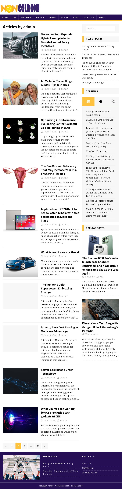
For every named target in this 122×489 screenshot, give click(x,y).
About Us (86, 463)
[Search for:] (100, 28)
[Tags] (100, 101)
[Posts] (88, 101)
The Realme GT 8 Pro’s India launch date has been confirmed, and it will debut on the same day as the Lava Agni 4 (100, 266)
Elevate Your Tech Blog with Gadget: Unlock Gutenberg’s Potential (100, 327)
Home (5, 17)
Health (65, 17)
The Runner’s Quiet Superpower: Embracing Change (56, 288)
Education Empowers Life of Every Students (100, 56)
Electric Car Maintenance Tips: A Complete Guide (99, 202)
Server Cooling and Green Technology (57, 371)
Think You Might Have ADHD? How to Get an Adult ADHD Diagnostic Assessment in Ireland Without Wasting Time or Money (100, 176)
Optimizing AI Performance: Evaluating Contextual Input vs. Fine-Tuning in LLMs (59, 124)
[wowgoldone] (21, 13)
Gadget (52, 17)
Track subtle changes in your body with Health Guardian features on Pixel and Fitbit (98, 66)
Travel (102, 17)
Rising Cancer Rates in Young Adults (98, 47)
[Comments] (113, 101)
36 (38, 446)
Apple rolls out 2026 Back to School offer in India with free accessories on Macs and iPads (60, 215)
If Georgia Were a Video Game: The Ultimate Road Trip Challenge (99, 192)
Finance (40, 17)
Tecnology (88, 17)
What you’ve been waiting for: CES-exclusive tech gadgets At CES (58, 412)
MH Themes (78, 485)
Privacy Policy (89, 472)
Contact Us (87, 468)
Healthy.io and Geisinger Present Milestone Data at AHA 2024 (100, 159)
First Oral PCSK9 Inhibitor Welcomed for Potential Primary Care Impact (99, 212)
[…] (61, 71)
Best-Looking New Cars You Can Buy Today (99, 75)
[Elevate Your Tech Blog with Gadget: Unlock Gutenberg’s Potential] (100, 318)
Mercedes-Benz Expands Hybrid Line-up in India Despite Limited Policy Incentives (56, 40)
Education (26, 17)
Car (14, 17)
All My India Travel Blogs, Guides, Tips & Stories (57, 83)
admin (64, 50)
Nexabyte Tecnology (93, 82)
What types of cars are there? (60, 252)
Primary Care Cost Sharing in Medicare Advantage (59, 329)
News (76, 17)
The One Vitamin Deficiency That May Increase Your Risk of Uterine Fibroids (59, 170)
